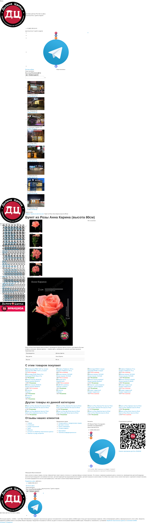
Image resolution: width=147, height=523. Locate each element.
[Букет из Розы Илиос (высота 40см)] (129, 411)
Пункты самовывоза (64, 426)
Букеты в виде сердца (10, 242)
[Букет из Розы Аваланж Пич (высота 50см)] (37, 405)
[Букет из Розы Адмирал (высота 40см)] (130, 405)
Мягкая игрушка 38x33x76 (32, 381)
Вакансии (30, 430)
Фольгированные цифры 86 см (13, 273)
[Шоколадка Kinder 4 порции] (96, 369)
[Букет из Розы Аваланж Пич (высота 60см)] (68, 405)
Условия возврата (63, 428)
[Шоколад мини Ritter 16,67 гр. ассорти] (36, 369)
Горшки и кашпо (8, 297)
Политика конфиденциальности (67, 432)
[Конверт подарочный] (125, 384)
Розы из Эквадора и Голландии (13, 229)
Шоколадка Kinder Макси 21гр (33, 376)
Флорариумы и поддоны (11, 300)
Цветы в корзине (9, 244)
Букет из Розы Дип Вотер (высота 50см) (67, 413)
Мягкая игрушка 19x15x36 (126, 376)
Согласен (2, 522)
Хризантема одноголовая (11, 249)
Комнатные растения (8, 292)
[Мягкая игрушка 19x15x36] (127, 374)
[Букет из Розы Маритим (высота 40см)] (99, 411)
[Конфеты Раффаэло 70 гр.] (127, 369)
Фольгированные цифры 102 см (13, 275)
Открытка (27, 392)
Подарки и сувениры (8, 285)
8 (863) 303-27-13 (32, 145)
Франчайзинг (62, 431)
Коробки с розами (9, 237)
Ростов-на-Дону (29, 69)
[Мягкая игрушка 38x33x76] (33, 379)
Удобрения (7, 298)
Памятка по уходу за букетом (35, 433)
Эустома (4, 263)
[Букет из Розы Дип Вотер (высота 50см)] (68, 411)
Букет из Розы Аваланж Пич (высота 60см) (68, 407)
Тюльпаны (5, 251)
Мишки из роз (6, 264)
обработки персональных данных (116, 520)
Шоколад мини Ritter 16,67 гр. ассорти (36, 370)
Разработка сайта (30, 481)
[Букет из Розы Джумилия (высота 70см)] (37, 411)
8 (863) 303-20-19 (32, 96)
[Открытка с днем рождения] (96, 384)
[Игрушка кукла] (61, 379)
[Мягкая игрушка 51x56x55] (127, 379)
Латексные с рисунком (10, 269)
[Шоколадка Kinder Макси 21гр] (34, 374)
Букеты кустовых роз (10, 234)
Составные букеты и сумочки (10, 290)
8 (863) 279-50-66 (32, 112)
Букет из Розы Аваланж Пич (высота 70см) (99, 407)
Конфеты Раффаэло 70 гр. (126, 370)
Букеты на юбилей (9, 235)
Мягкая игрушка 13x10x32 (95, 376)
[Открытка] (28, 390)
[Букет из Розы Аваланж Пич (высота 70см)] (100, 405)
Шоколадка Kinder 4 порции (95, 370)
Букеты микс (7, 232)
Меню (1, 1)
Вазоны (6, 295)
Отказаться (9, 522)
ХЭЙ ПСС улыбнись (61, 386)
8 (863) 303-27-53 (32, 177)
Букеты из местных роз (10, 227)
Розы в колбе (8, 256)
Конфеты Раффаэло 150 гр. (64, 370)
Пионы (4, 261)
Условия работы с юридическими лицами (70, 423)
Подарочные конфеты (8, 283)
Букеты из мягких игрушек (11, 281)
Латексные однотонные (10, 271)
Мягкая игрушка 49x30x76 (32, 386)
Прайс (29, 428)
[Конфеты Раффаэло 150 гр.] (65, 369)
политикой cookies (132, 520)
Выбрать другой (33, 75)
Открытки (4, 276)
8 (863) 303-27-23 (32, 161)
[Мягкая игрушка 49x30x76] (33, 384)
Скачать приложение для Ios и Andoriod (130, 451)
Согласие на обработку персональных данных (40, 431)
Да (26, 75)
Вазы (3, 286)
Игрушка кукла (60, 381)
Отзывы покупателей (33, 426)
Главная (27, 214)
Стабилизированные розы (9, 266)
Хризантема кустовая (10, 247)
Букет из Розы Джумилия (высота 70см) (36, 413)
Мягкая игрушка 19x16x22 (63, 376)
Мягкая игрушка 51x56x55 (126, 381)
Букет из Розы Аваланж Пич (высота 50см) (37, 407)
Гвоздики (4, 252)
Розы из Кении (8, 230)
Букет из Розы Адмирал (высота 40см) (129, 407)
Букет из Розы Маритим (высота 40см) (98, 413)
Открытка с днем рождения (95, 386)
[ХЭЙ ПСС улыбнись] (62, 384)
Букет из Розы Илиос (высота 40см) (129, 413)
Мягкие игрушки (8, 280)
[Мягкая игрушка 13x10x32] (95, 374)
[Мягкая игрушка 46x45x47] (95, 379)
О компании (30, 425)
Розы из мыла (6, 288)
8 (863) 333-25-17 (32, 129)
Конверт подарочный (125, 386)
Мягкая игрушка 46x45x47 (95, 381)
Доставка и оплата (64, 425)
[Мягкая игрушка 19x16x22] (64, 374)
